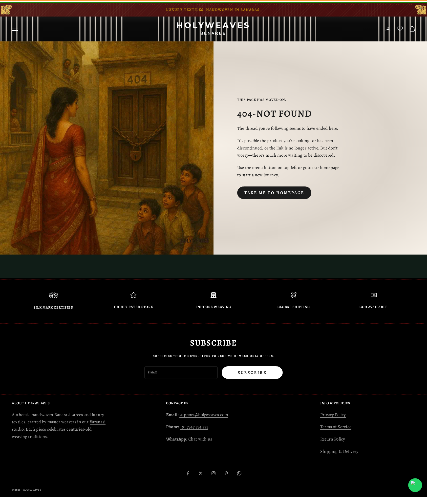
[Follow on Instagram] (213, 473)
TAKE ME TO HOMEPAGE (274, 193)
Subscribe (252, 372)
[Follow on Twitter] (200, 473)
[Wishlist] (400, 29)
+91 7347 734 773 (194, 427)
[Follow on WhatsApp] (239, 473)
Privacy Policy (333, 415)
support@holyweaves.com (203, 415)
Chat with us (200, 439)
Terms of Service (335, 427)
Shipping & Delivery (339, 451)
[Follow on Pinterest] (226, 473)
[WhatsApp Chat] (415, 485)
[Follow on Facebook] (187, 473)
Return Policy (332, 439)
